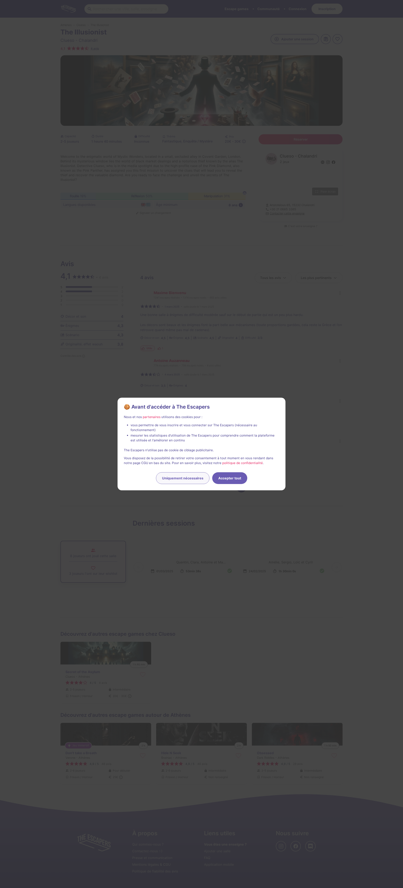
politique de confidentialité (242, 463)
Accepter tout (229, 478)
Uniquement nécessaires (182, 478)
